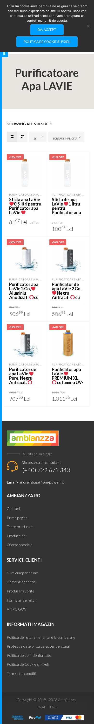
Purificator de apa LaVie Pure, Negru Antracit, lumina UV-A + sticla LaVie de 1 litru (25, 382)
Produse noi (16, 535)
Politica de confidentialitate (29, 655)
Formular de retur (21, 600)
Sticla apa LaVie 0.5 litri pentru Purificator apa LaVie (25, 206)
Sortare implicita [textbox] (65, 138)
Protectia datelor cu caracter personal (38, 646)
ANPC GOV (17, 609)
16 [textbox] (35, 138)
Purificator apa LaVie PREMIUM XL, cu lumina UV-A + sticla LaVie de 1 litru (67, 380)
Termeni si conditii (21, 673)
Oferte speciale (20, 544)
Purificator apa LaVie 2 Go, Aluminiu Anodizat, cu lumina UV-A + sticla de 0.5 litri (24, 295)
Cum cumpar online (22, 573)
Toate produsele (20, 526)
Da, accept (47, 30)
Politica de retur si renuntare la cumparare (41, 637)
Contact (13, 508)
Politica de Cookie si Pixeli (28, 664)
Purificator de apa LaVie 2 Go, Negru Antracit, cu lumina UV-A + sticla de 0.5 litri (67, 295)
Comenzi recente (21, 581)
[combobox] (38, 137)
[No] (88, 26)
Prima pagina (17, 517)
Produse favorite (20, 591)
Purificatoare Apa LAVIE (28, 194)
